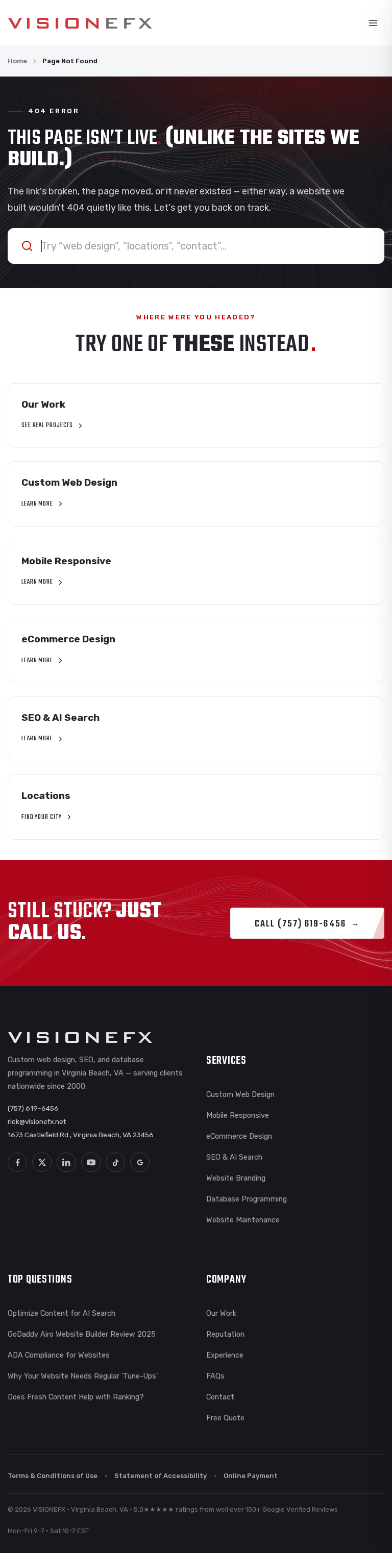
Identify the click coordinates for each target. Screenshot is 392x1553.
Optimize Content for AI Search (61, 1313)
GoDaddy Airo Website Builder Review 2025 (82, 1334)
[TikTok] (115, 1162)
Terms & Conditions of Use (52, 1476)
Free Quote (225, 1417)
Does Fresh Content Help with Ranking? (76, 1396)
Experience (224, 1355)
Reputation (225, 1334)
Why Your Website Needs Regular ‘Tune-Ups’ (83, 1376)
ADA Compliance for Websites (59, 1355)
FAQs (215, 1376)
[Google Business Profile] (140, 1162)
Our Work (221, 1313)
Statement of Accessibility (160, 1476)
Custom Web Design (240, 1094)
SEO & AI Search (234, 1157)
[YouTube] (91, 1162)
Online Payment (251, 1476)
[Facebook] (17, 1162)
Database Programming (246, 1199)
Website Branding (235, 1178)
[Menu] (373, 23)
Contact (220, 1396)
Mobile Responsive (237, 1115)
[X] (42, 1162)
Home (17, 61)
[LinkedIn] (66, 1162)
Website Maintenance (243, 1219)
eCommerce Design (239, 1136)
